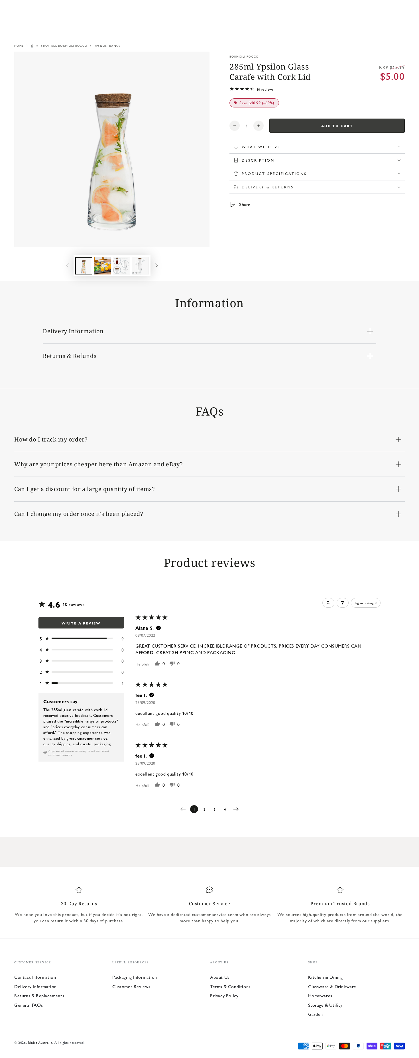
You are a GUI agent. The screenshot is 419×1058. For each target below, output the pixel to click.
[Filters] (343, 603)
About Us (219, 977)
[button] (81, 638)
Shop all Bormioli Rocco (64, 46)
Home (19, 46)
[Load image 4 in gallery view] (140, 265)
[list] (209, 905)
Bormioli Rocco (244, 56)
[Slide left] (67, 265)
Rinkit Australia (40, 1042)
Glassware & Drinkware (332, 986)
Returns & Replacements (39, 995)
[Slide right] (156, 265)
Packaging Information (134, 977)
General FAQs (28, 1005)
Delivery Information (35, 986)
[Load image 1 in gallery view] (83, 265)
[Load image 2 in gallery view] (102, 265)
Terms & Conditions (230, 986)
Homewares (320, 995)
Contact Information (35, 977)
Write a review (81, 623)
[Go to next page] (237, 809)
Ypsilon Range (107, 46)
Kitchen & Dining (325, 977)
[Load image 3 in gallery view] (121, 265)
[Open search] (328, 603)
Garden (315, 1014)
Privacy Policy (224, 995)
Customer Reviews (131, 986)
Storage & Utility (325, 1005)
